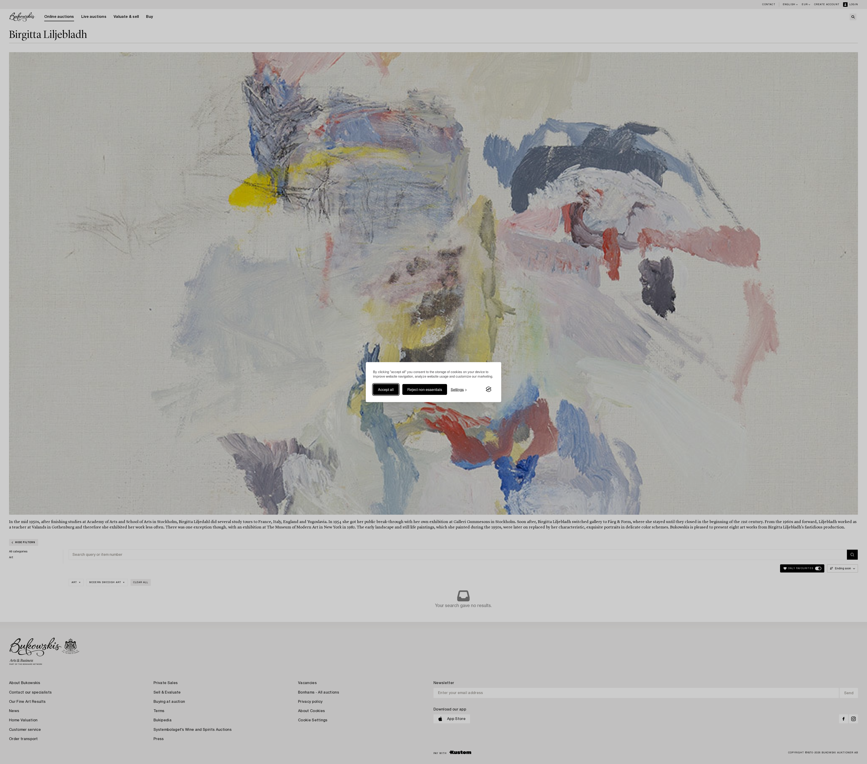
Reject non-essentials (424, 389)
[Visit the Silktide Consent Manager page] (488, 389)
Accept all (386, 389)
